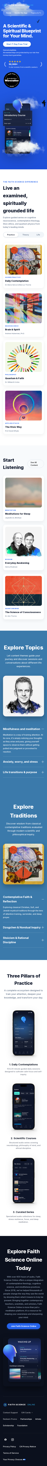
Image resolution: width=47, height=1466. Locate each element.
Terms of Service (11, 1453)
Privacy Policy (9, 1446)
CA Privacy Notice (27, 1446)
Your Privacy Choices (12, 1459)
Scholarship (8, 1425)
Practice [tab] (11, 235)
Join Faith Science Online (23, 1326)
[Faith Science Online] (19, 5)
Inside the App (21, 13)
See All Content (34, 463)
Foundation (22, 1425)
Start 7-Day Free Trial (17, 44)
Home (8, 13)
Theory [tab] (25, 235)
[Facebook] (5, 1439)
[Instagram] (12, 1439)
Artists (38, 1419)
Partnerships (26, 1419)
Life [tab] (38, 235)
